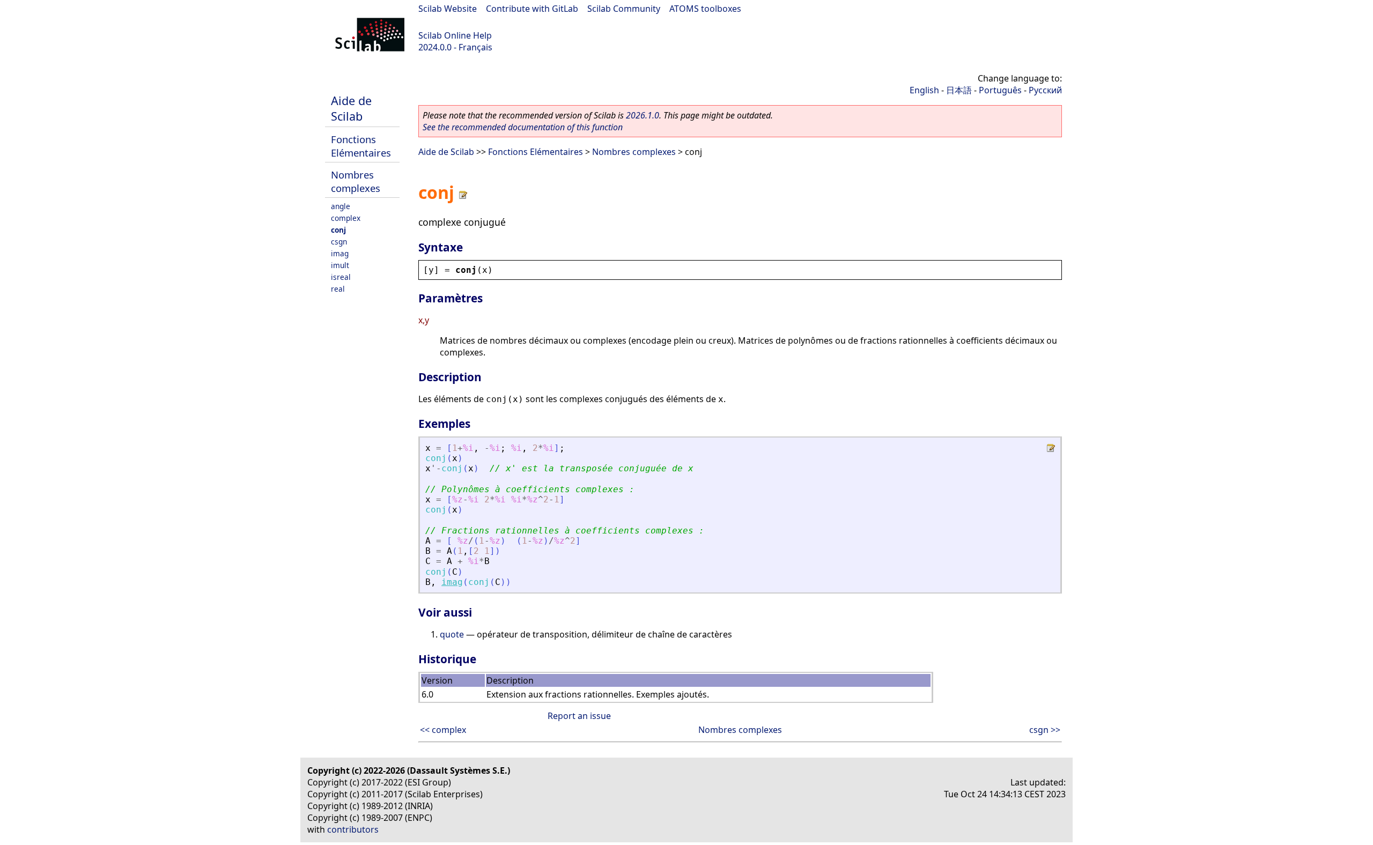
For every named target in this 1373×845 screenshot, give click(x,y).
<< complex (443, 730)
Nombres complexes (355, 181)
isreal (341, 277)
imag (340, 253)
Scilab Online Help (455, 35)
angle (340, 206)
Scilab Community (623, 8)
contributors (353, 829)
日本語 (959, 90)
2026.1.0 (642, 115)
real (338, 289)
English (924, 90)
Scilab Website (447, 8)
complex (345, 218)
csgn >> (1044, 730)
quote (452, 634)
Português (1000, 90)
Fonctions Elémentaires (361, 145)
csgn (339, 241)
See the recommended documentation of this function (523, 127)
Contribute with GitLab (532, 8)
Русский (1045, 90)
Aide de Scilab (351, 108)
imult (340, 265)
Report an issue (579, 716)
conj (338, 230)
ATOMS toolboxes (705, 8)
